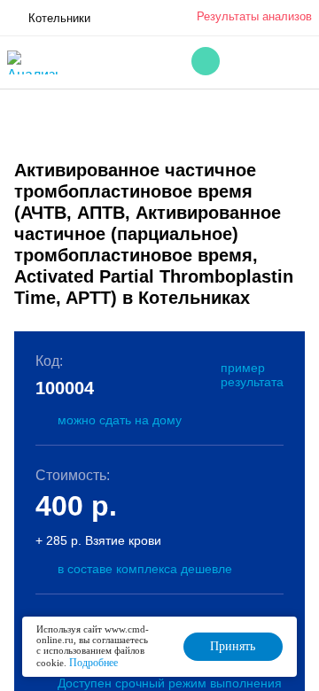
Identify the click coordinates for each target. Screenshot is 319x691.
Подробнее (93, 662)
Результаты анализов (254, 16)
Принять (232, 646)
